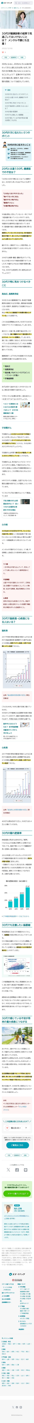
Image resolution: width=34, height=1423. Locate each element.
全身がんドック (24, 1303)
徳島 (27, 1375)
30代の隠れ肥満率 (11, 111)
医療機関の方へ (6, 1302)
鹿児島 (4, 1385)
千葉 (22, 1351)
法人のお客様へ (6, 1299)
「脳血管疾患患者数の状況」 (16, 695)
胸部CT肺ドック (24, 1311)
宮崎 (27, 1383)
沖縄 (9, 1385)
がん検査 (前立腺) (25, 1296)
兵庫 (17, 1370)
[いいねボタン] (13, 1128)
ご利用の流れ (7, 1289)
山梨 (8, 1359)
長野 (13, 1359)
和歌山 (28, 1370)
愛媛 (8, 1378)
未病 (22, 57)
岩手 (14, 1344)
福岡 (3, 1383)
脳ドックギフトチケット (8, 1293)
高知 (13, 1378)
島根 (8, 1375)
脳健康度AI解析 (24, 1291)
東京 (27, 1351)
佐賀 (8, 1383)
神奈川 (4, 1354)
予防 (5, 57)
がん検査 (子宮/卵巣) (25, 1300)
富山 (17, 1359)
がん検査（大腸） (24, 1308)
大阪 (13, 1370)
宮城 (19, 1344)
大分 (22, 1383)
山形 (28, 1344)
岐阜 (3, 1364)
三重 (17, 1364)
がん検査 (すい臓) (25, 1294)
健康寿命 (13, 57)
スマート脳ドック (24, 1289)
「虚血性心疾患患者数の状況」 (17, 810)
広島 (17, 1375)
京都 (8, 1370)
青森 (9, 1344)
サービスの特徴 (7, 1287)
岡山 (13, 1375)
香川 (3, 1378)
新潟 (3, 1359)
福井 (27, 1359)
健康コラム (16, 8)
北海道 (4, 1344)
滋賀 (3, 1370)
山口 (22, 1375)
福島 (3, 1346)
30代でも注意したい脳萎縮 (14, 115)
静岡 (8, 1364)
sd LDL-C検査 (24, 1318)
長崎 (13, 1383)
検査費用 (21, 1329)
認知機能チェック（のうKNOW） (26, 1325)
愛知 (13, 1364)
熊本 (17, 1383)
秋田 (23, 1344)
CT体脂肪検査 (24, 1313)
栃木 (8, 1351)
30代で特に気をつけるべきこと (15, 103)
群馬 (13, 1351)
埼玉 (17, 1351)
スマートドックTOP (6, 8)
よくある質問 (5, 1296)
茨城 (3, 1351)
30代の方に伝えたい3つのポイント (16, 94)
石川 (22, 1359)
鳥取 (3, 1375)
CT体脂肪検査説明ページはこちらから (16, 916)
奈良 (22, 1370)
